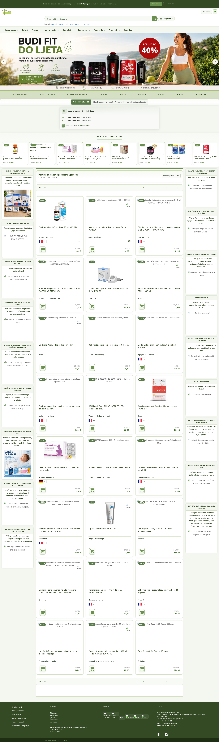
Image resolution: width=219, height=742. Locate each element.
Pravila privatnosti (18, 711)
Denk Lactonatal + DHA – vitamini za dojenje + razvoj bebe (59, 468)
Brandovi (128, 30)
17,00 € (177, 369)
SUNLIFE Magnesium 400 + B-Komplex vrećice (109, 467)
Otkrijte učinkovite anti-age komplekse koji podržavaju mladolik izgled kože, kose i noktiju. (17, 538)
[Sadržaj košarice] (43, 249)
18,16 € (78, 369)
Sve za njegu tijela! (201, 382)
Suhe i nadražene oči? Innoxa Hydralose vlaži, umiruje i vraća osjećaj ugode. (17, 354)
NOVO (180, 94)
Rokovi (25, 30)
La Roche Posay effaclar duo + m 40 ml (56, 345)
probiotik (87, 24)
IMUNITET (104, 94)
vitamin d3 (78, 24)
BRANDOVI (201, 94)
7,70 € (127, 491)
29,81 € (78, 614)
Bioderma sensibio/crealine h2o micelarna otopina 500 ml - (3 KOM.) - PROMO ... (57, 591)
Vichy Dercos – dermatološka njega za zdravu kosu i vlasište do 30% (201, 220)
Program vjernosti (18, 722)
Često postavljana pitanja (20, 726)
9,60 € (177, 614)
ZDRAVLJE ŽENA (20, 94)
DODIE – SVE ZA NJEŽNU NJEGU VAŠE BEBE (201, 467)
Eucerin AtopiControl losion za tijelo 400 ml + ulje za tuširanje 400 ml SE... (109, 652)
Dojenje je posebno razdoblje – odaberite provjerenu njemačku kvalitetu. (18, 397)
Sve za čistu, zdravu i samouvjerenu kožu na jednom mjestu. (201, 305)
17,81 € (177, 307)
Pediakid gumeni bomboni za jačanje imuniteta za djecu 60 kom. (59, 407)
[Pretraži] (155, 18)
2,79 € (127, 369)
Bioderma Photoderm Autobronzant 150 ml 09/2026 (107, 228)
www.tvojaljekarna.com (168, 725)
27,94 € (177, 670)
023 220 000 (84, 126)
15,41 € (78, 491)
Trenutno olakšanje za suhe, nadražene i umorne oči (17, 346)
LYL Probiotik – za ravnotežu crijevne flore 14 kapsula (158, 591)
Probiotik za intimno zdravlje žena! (17, 303)
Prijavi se (206, 12)
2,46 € (78, 251)
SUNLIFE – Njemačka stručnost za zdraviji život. (201, 172)
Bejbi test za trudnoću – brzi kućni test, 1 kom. (109, 345)
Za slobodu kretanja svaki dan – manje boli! (201, 340)
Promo (35, 30)
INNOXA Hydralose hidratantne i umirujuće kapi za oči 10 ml (159, 468)
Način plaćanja (16, 714)
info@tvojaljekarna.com (169, 723)
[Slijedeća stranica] (178, 188)
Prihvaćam (156, 4)
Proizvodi (113, 30)
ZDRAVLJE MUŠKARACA (77, 94)
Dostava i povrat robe (19, 718)
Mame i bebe (51, 30)
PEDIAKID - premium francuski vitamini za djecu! (17, 485)
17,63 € (127, 552)
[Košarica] (215, 11)
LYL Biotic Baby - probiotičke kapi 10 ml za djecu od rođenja (58, 652)
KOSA (162, 94)
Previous (4, 62)
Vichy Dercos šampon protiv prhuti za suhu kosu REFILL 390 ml (159, 289)
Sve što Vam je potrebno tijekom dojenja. (17, 389)
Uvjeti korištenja (17, 707)
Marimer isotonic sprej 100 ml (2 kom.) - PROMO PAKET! (106, 591)
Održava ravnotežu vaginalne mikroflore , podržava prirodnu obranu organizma (17, 311)
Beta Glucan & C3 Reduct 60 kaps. (153, 651)
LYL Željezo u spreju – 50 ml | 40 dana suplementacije (155, 529)
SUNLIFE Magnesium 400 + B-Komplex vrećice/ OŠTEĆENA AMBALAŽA (60, 289)
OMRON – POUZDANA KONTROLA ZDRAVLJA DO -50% (17, 172)
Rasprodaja (99, 30)
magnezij (54, 24)
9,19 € (177, 251)
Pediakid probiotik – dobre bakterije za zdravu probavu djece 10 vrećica (59, 529)
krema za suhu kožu (66, 24)
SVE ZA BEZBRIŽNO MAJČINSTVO (17, 223)
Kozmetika (82, 30)
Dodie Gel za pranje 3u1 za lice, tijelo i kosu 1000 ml (157, 346)
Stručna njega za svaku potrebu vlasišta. (201, 212)
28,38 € (127, 670)
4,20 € (127, 251)
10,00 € (127, 614)
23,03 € (127, 430)
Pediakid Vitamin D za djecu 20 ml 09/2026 (58, 227)
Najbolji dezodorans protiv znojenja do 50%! (201, 421)
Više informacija (110, 4)
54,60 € (127, 307)
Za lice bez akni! (201, 298)
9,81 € (177, 491)
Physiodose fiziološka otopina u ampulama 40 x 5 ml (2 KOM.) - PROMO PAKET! (159, 228)
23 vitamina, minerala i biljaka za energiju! (201, 507)
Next (215, 62)
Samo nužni (170, 4)
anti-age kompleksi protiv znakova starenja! (17, 530)
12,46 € (78, 430)
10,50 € (78, 670)
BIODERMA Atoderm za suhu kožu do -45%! (17, 263)
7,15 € (79, 307)
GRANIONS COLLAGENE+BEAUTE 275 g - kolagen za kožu (107, 407)
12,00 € (177, 430)
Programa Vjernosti (105, 102)
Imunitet (67, 30)
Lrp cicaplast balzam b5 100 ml (102, 528)
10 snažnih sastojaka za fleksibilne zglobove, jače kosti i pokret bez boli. (201, 348)
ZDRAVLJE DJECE (48, 94)
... (171, 188)
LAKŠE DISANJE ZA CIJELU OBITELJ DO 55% (17, 432)
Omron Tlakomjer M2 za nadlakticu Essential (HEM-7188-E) (108, 289)
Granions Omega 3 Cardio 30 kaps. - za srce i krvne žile (158, 407)
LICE (124, 94)
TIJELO (143, 94)
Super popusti (11, 30)
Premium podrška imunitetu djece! (201, 254)
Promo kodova (120, 102)
